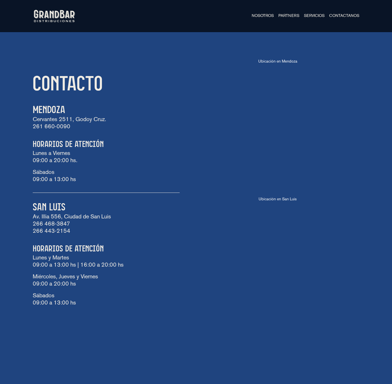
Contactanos (344, 16)
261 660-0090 (51, 126)
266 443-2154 (51, 231)
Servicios (314, 16)
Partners (288, 16)
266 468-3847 (51, 224)
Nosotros (263, 16)
